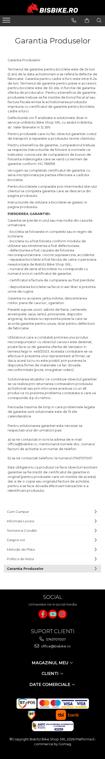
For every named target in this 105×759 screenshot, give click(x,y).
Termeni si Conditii (22, 530)
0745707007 (55, 639)
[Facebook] (42, 614)
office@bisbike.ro (55, 646)
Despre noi (16, 540)
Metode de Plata (21, 549)
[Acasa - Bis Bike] (52, 8)
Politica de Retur (20, 559)
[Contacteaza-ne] (74, 20)
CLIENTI (51, 673)
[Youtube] (52, 614)
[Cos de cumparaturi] (87, 20)
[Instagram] (62, 614)
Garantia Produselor (25, 569)
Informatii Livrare (20, 521)
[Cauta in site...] (99, 20)
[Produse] (7, 22)
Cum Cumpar (18, 512)
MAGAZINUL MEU (50, 662)
